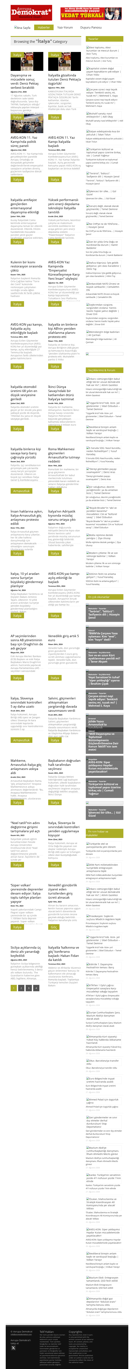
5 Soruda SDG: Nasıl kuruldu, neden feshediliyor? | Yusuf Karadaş (103, 460)
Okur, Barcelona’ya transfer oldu (101, 1067)
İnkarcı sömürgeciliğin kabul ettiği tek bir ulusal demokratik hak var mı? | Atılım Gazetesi (104, 392)
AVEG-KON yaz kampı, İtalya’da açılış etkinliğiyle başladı (27, 328)
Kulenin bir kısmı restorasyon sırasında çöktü (26, 266)
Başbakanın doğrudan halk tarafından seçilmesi (64, 764)
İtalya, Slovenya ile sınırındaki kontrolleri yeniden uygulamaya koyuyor (64, 829)
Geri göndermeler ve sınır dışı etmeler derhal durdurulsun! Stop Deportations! (104, 1133)
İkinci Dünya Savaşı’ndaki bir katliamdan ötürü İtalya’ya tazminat (61, 393)
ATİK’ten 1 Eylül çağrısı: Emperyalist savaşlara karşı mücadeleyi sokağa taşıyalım (102, 998)
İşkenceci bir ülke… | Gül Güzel (100, 198)
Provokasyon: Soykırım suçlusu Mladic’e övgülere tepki (101, 925)
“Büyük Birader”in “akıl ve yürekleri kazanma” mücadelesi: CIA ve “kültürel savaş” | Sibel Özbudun (104, 524)
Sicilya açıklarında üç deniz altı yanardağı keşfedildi (26, 951)
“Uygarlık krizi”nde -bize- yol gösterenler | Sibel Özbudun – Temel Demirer (103, 416)
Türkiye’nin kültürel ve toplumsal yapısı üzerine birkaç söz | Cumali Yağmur (102, 162)
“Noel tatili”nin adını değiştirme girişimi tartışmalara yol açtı (25, 827)
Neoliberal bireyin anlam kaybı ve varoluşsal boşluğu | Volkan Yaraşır (103, 439)
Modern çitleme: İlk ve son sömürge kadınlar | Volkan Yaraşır (103, 565)
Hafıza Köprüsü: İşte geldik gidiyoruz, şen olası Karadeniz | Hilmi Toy (103, 275)
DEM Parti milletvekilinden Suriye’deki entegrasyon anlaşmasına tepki (104, 877)
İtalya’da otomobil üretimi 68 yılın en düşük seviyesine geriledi (24, 393)
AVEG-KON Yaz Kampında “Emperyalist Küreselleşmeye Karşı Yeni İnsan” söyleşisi (64, 270)
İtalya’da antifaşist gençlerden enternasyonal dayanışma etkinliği (25, 206)
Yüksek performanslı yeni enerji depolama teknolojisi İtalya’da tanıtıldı (63, 206)
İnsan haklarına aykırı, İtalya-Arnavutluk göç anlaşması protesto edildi (27, 517)
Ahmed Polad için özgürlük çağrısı (102, 1106)
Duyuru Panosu (91, 27)
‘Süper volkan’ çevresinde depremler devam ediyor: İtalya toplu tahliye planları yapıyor (27, 893)
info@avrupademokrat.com (21, 1334)
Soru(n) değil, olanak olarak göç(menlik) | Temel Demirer (99, 215)
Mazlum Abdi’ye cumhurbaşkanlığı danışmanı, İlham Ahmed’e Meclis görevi (102, 1161)
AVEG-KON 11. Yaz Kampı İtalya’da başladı (61, 141)
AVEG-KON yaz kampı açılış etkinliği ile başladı (63, 578)
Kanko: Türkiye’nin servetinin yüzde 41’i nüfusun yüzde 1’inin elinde (103, 1187)
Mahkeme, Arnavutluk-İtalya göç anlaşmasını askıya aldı (26, 766)
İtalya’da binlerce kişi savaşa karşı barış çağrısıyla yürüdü (26, 453)
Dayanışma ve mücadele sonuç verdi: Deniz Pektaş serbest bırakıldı (25, 81)
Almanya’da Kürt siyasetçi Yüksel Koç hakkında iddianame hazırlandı (103, 1048)
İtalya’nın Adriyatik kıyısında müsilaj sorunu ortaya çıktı (62, 515)
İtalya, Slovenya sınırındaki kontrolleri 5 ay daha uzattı (26, 702)
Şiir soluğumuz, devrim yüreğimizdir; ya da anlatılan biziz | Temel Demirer (103, 499)
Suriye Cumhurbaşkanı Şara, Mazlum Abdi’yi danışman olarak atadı (103, 1024)
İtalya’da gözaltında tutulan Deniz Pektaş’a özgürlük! (64, 79)
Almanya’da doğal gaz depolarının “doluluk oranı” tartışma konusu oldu (104, 1310)
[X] (13, 1347)
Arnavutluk (21, 491)
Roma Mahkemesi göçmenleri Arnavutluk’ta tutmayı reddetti (64, 455)
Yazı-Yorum (65, 27)
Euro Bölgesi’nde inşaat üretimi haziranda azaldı (101, 1087)
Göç (54, 927)
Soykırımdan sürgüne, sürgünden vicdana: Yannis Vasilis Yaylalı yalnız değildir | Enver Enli (103, 321)
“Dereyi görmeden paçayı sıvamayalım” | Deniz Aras (98, 478)
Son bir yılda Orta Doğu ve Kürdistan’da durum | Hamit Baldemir (104, 254)
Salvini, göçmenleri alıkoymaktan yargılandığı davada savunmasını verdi (62, 704)
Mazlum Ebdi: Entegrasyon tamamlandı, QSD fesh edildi (99, 1286)
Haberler (44, 27)
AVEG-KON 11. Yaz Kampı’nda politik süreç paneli (24, 141)
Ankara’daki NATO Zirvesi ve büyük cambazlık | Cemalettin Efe (102, 295)
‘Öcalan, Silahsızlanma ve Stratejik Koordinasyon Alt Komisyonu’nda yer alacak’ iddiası (104, 1215)
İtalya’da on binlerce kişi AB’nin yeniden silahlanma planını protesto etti (62, 330)
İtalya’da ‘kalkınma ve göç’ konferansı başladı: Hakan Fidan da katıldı (63, 953)
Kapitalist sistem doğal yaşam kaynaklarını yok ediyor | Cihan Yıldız (103, 80)
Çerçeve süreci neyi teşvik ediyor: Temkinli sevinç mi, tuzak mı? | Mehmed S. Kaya (102, 102)
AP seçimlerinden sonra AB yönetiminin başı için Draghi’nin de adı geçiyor (27, 642)
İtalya (17, 54)
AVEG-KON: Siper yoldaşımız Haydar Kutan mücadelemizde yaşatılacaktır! (103, 1241)
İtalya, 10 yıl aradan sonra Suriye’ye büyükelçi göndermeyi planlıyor (27, 580)
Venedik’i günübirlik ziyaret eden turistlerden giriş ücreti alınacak (62, 891)
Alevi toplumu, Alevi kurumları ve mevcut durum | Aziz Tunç (102, 59)
